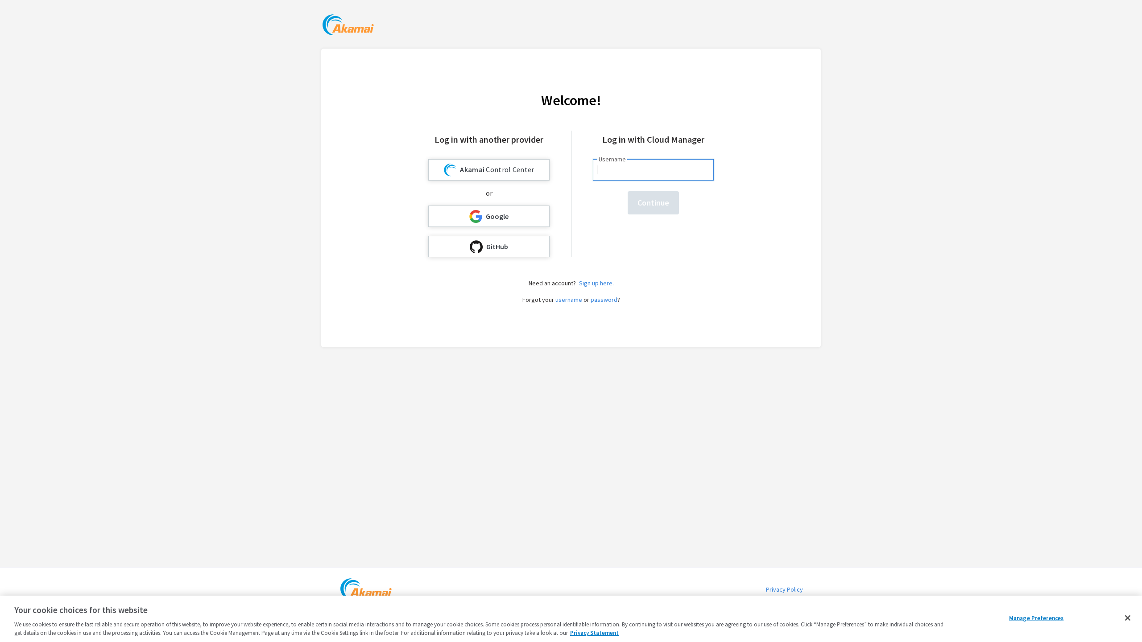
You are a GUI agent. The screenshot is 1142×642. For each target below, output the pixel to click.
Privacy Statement (594, 633)
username (568, 300)
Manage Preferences (1036, 618)
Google (497, 216)
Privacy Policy (784, 589)
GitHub (497, 246)
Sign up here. (596, 283)
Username (612, 159)
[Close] (1128, 618)
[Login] (348, 26)
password (604, 300)
